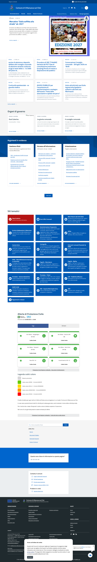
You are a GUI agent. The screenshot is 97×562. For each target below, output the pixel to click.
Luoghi (71, 527)
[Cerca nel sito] (86, 8)
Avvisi (71, 510)
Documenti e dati (11, 522)
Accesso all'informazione (63, 14)
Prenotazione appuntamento (34, 536)
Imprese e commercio (53, 510)
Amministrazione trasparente (55, 534)
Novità (71, 506)
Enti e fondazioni (11, 510)
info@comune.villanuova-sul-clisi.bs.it (18, 546)
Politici (9, 516)
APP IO (82, 547)
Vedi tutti (48, 195)
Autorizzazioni (31, 516)
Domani (64, 326)
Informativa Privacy (53, 538)
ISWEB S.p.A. (77, 559)
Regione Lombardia (13, 1)
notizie (67, 59)
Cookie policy (52, 536)
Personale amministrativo (13, 512)
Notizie (71, 514)
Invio (65, 425)
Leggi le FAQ (31, 534)
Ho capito (30, 557)
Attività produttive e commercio (35, 514)
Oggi (33, 326)
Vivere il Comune (74, 519)
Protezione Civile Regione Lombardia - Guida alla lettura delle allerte (48, 415)
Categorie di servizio (33, 506)
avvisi (10, 59)
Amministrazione (12, 506)
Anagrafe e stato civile (33, 510)
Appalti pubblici (31, 512)
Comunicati (72, 512)
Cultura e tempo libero (33, 518)
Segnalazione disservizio (33, 538)
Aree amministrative (12, 514)
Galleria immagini (73, 523)
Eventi (71, 525)
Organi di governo (11, 518)
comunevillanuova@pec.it (13, 543)
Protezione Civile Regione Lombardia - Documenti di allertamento (48, 370)
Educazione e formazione (33, 520)
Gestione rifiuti (73, 14)
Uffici (9, 520)
